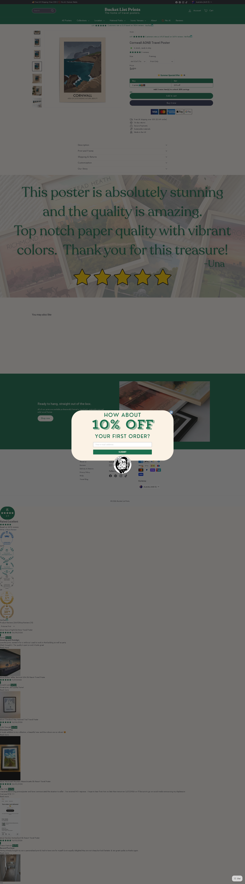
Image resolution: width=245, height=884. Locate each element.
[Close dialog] (171, 412)
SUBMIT (122, 452)
